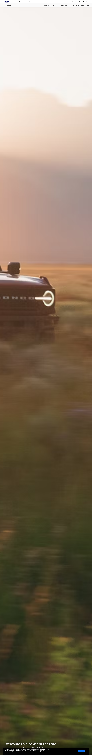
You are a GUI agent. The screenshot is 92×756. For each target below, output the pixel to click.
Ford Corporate (7, 5)
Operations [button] (54, 5)
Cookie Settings (81, 751)
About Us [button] (46, 5)
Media (88, 5)
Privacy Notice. (12, 753)
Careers (77, 5)
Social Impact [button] (64, 5)
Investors (83, 5)
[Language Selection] (86, 1)
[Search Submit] (72, 2)
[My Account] (83, 1)
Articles (72, 5)
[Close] (86, 751)
